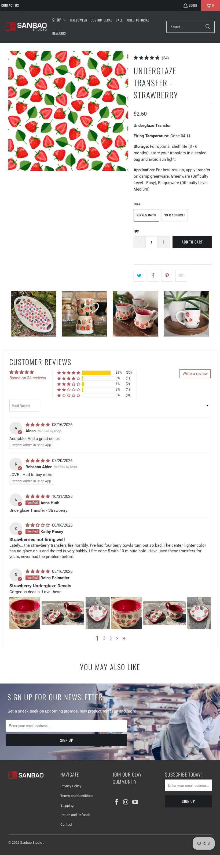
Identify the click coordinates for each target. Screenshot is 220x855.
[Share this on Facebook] (153, 276)
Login (193, 5)
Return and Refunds (75, 815)
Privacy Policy (70, 786)
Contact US (10, 5)
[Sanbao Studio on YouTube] (135, 802)
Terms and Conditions (76, 796)
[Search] (208, 27)
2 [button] (104, 638)
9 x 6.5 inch (146, 215)
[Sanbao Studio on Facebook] (117, 802)
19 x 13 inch (174, 215)
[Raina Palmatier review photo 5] (164, 613)
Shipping (67, 805)
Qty (136, 231)
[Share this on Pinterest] (167, 276)
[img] (38, 424)
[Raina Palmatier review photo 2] (63, 613)
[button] (59, 20)
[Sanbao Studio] (26, 26)
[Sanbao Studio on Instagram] (126, 802)
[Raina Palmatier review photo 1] (24, 613)
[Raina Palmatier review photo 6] (199, 613)
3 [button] (110, 638)
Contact (66, 824)
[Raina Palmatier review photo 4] (126, 613)
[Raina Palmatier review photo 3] (98, 613)
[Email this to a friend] (181, 276)
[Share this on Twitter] (139, 276)
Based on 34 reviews (27, 377)
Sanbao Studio (31, 842)
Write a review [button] (195, 373)
